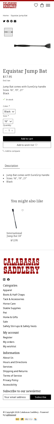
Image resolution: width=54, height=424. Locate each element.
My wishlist (9, 346)
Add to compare (12, 151)
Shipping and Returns (15, 371)
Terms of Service (12, 375)
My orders (8, 342)
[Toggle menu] (48, 5)
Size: (6, 116)
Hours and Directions (15, 362)
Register (7, 337)
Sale (5, 321)
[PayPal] (18, 419)
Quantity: (7, 125)
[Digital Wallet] (29, 419)
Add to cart (27, 138)
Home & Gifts (10, 317)
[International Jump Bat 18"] (14, 218)
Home (6, 15)
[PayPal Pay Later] (22, 419)
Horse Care (9, 303)
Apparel (7, 290)
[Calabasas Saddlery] (10, 5)
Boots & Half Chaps (14, 294)
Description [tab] (11, 165)
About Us (8, 357)
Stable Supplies (12, 308)
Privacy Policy (10, 380)
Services (7, 366)
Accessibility (10, 384)
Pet (5, 312)
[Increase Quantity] (12, 131)
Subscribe (40, 397)
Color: (6, 106)
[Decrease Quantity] (6, 131)
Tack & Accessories (13, 299)
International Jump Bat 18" (14, 234)
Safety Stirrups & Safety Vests (20, 326)
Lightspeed (11, 414)
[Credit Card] (35, 419)
